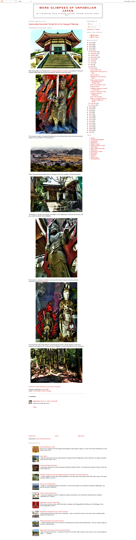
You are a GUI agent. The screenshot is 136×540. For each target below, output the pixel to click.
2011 (90, 125)
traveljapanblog (95, 158)
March (93, 68)
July (92, 60)
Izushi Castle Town (95, 70)
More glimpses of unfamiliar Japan (68, 9)
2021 (90, 107)
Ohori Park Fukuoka (96, 96)
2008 (90, 130)
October (93, 55)
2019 (90, 110)
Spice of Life (94, 157)
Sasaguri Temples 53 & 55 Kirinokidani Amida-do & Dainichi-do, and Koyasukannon (64, 474)
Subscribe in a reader (93, 29)
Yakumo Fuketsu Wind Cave (48, 493)
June (92, 62)
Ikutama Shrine (94, 86)
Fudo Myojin (37, 391)
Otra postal (94, 153)
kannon (43, 391)
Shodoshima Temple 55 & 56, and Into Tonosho (54, 511)
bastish (93, 138)
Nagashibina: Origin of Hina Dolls (49, 502)
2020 (90, 108)
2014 (90, 119)
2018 (90, 112)
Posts (91, 24)
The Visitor (96, 37)
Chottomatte (94, 141)
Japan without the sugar (98, 148)
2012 (90, 123)
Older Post (81, 436)
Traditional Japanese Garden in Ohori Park (98, 89)
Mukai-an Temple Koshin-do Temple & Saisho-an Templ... (98, 100)
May (92, 64)
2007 (90, 132)
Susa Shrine (43, 456)
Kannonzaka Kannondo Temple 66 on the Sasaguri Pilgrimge (53, 24)
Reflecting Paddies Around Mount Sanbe (52, 521)
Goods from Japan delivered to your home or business (45, 386)
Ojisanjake (96, 35)
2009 (90, 128)
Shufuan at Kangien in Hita (98, 91)
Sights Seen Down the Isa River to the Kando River (55, 530)
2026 (90, 42)
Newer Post (32, 436)
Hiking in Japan (95, 144)
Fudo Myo (45, 281)
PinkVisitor (94, 154)
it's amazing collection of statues (58, 71)
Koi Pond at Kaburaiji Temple (48, 465)
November (94, 53)
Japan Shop (94, 147)
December (94, 51)
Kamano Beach (94, 75)
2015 (90, 118)
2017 (90, 114)
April (92, 66)
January (93, 105)
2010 (90, 127)
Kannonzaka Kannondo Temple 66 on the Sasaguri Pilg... (97, 81)
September (94, 57)
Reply (34, 407)
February (93, 103)
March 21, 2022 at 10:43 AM (49, 401)
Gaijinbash (94, 142)
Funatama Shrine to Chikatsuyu (96, 94)
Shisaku (93, 156)
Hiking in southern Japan (98, 145)
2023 (90, 48)
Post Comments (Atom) (43, 439)
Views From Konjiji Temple (47, 484)
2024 (90, 46)
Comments (92, 27)
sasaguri (48, 391)
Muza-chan (94, 150)
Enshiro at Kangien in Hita (97, 85)
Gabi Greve (36, 401)
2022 (90, 50)
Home (56, 436)
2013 (90, 121)
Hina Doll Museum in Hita (47, 447)
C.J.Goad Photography (97, 139)
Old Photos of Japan (97, 151)
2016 (90, 116)
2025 (90, 44)
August (93, 59)
